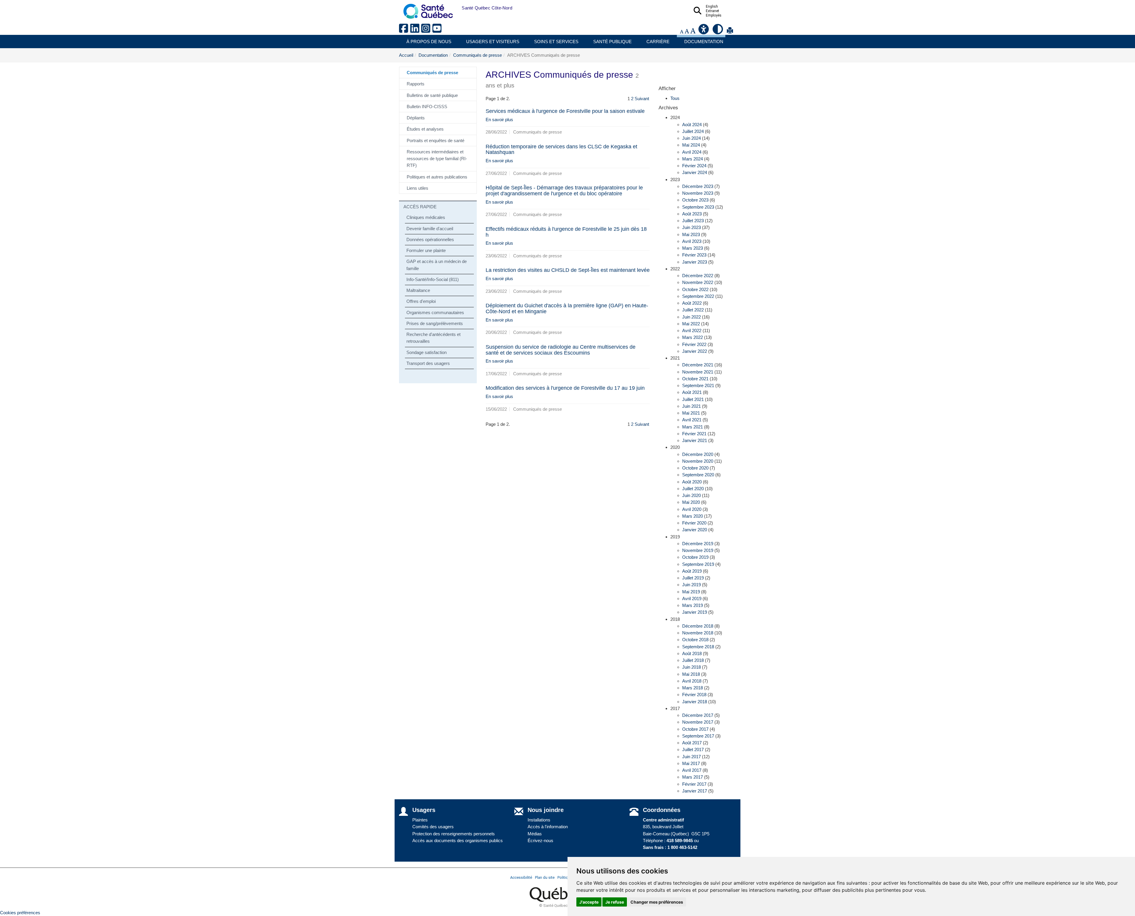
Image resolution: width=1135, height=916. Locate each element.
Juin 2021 (691, 406)
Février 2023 (694, 254)
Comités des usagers (433, 826)
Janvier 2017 (694, 790)
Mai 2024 (691, 144)
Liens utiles (417, 188)
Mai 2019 (691, 591)
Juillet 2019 (693, 577)
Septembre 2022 (698, 296)
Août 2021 (692, 392)
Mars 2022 (692, 337)
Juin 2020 (691, 495)
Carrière (657, 41)
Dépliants (416, 117)
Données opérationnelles (430, 239)
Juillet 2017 (693, 749)
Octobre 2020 (695, 467)
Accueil (406, 55)
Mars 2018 (692, 687)
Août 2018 (692, 653)
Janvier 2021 (694, 440)
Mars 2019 (692, 605)
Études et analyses (425, 128)
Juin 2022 (691, 316)
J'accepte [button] (589, 901)
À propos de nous (428, 41)
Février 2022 (694, 344)
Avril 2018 (691, 680)
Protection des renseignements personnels (453, 833)
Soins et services (556, 41)
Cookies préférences (20, 912)
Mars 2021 (692, 426)
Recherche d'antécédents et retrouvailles (433, 338)
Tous (675, 98)
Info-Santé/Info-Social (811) (432, 279)
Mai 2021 (691, 412)
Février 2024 (694, 165)
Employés (713, 15)
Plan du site (544, 877)
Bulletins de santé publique (432, 95)
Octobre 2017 (695, 729)
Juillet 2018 (693, 660)
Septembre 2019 (698, 564)
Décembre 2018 (697, 625)
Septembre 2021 (698, 385)
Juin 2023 (691, 227)
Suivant (642, 98)
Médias (535, 833)
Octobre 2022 (695, 289)
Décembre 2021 (697, 364)
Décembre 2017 (697, 715)
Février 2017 (694, 784)
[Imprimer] (730, 31)
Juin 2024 (691, 138)
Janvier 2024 (694, 172)
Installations (539, 819)
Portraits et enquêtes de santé (435, 140)
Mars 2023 (692, 248)
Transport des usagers (428, 363)
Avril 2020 (691, 509)
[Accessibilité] (704, 31)
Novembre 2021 (697, 371)
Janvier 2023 (694, 261)
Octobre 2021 (695, 378)
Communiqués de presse (477, 55)
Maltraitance (418, 290)
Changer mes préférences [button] (656, 901)
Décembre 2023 (697, 186)
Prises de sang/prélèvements (434, 323)
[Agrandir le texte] (692, 31)
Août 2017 (692, 742)
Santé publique (612, 41)
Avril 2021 (691, 419)
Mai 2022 (691, 323)
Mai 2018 (691, 674)
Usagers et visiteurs (492, 41)
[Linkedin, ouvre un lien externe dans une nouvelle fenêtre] (415, 30)
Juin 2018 (691, 667)
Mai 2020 (691, 502)
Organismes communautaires (435, 312)
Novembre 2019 (697, 550)
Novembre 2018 (697, 632)
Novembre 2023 (697, 193)
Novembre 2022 (697, 282)
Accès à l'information (548, 826)
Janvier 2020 (694, 529)
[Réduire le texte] (681, 31)
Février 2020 (694, 522)
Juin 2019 (691, 584)
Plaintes (420, 819)
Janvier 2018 (694, 701)
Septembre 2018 (698, 646)
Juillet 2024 (693, 131)
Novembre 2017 (697, 722)
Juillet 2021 (693, 399)
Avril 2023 (691, 241)
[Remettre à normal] (687, 31)
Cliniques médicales (425, 217)
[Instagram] (426, 30)
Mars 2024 (692, 158)
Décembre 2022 (697, 275)
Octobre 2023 (695, 199)
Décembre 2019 (697, 543)
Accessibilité (521, 877)
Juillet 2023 (693, 220)
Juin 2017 (691, 756)
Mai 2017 (691, 763)
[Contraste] (718, 31)
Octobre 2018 (695, 639)
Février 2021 (694, 433)
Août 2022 (692, 303)
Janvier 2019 (694, 612)
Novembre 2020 (697, 461)
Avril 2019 (691, 598)
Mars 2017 (692, 776)
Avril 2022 (691, 330)
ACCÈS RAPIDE (420, 206)
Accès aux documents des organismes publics (457, 840)
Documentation (703, 41)
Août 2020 (692, 481)
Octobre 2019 (695, 557)
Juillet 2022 (693, 309)
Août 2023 (692, 213)
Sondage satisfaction (426, 352)
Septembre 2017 (698, 735)
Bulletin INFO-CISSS (427, 106)
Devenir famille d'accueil (429, 228)
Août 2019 (692, 571)
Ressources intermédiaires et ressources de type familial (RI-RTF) (437, 158)
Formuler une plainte (426, 250)
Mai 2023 (691, 234)
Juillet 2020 (693, 488)
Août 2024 (692, 124)
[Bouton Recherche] (457, 8)
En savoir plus (499, 119)
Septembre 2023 (698, 206)
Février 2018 (694, 694)
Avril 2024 (691, 152)
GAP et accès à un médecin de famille (436, 265)
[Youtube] (437, 30)
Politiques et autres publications (437, 176)
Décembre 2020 (697, 454)
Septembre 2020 (698, 474)
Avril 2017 (691, 770)
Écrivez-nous (540, 840)
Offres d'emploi (421, 301)
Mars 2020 (692, 516)
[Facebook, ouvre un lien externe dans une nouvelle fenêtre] (404, 30)
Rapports (415, 83)
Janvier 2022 (694, 351)
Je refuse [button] (614, 901)
